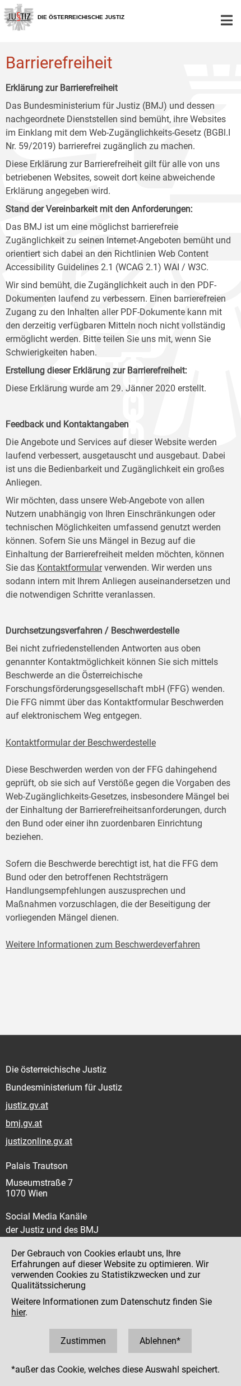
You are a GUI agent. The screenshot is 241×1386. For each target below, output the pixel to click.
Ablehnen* (160, 1341)
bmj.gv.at (24, 1123)
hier (18, 1312)
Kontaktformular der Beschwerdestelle (81, 742)
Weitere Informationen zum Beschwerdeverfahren (103, 944)
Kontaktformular (69, 567)
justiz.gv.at (27, 1105)
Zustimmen (83, 1341)
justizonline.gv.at (39, 1141)
